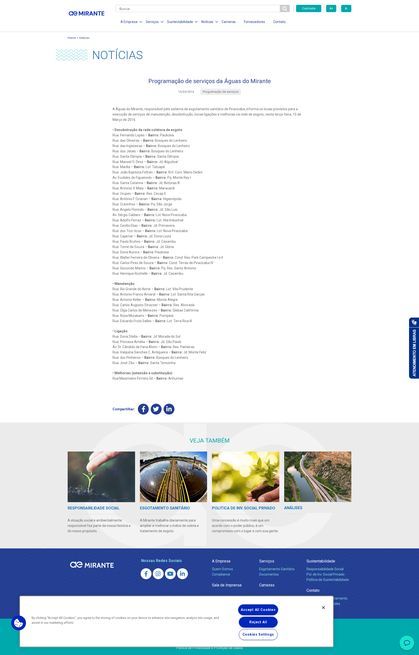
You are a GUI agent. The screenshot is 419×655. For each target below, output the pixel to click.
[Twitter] (156, 409)
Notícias (84, 37)
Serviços (266, 561)
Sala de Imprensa (227, 585)
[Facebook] (143, 409)
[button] (18, 623)
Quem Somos (222, 569)
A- (346, 8)
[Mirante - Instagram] (158, 573)
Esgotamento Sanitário (277, 569)
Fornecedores (254, 22)
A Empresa (221, 561)
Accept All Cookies (258, 610)
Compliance (221, 574)
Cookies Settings (258, 634)
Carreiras (229, 22)
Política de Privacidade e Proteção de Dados (209, 648)
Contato (279, 22)
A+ (331, 8)
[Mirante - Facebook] (146, 573)
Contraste (308, 8)
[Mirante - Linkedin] (182, 573)
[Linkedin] (169, 409)
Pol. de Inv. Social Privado (325, 574)
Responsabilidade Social (325, 569)
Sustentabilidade (320, 561)
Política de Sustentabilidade (327, 580)
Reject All (258, 622)
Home (72, 37)
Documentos (269, 574)
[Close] (323, 607)
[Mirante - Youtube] (170, 573)
